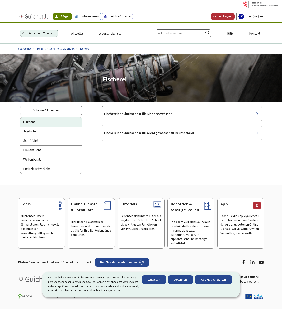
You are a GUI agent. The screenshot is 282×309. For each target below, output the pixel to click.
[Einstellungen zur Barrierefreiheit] (241, 17)
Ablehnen (180, 280)
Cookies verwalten (213, 280)
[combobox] (183, 33)
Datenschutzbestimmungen (97, 290)
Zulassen (154, 280)
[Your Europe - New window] (254, 296)
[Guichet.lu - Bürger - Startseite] (34, 16)
